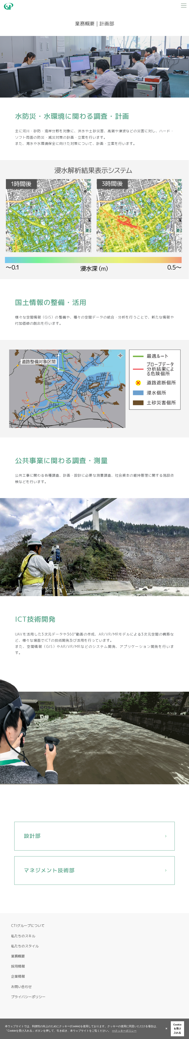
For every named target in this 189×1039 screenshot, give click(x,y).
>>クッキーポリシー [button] (124, 1030)
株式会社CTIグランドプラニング (11, 6)
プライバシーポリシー (28, 996)
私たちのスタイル (25, 946)
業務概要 (18, 956)
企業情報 (18, 976)
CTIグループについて (28, 925)
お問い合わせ (21, 986)
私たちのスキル (23, 936)
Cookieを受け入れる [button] (177, 1028)
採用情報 (18, 966)
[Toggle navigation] (183, 5)
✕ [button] (166, 1028)
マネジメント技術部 (49, 870)
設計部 (32, 835)
